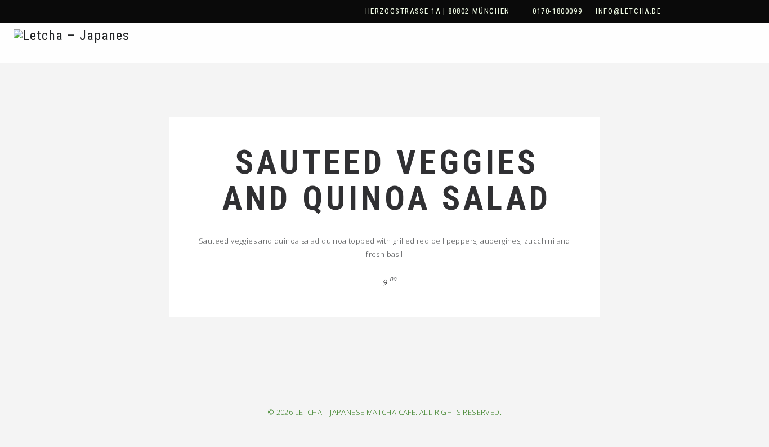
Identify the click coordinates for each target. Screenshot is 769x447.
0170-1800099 (557, 11)
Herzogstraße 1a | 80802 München (437, 11)
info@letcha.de (628, 11)
